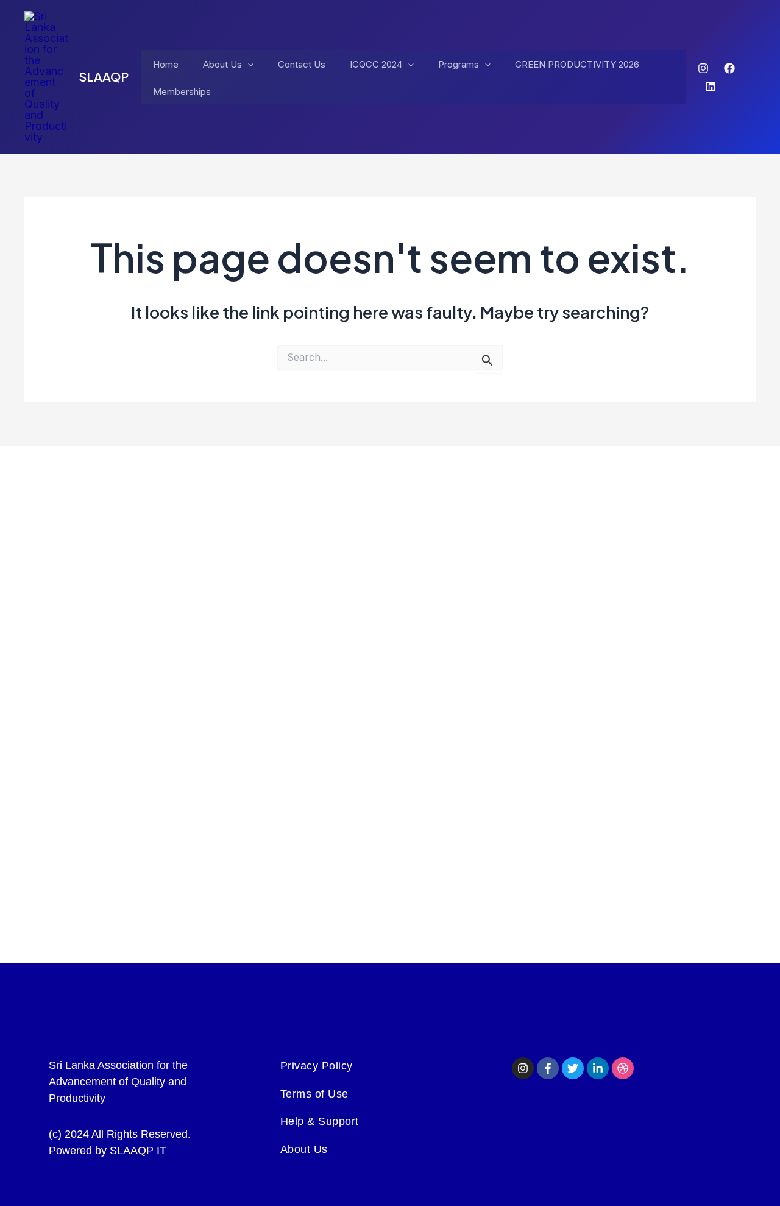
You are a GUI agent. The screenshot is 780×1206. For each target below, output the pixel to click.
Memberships (182, 92)
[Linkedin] (710, 86)
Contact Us (301, 64)
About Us (222, 64)
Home (166, 64)
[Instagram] (703, 68)
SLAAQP (104, 76)
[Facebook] (729, 68)
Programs (458, 64)
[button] (248, 65)
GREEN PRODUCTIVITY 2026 (577, 64)
